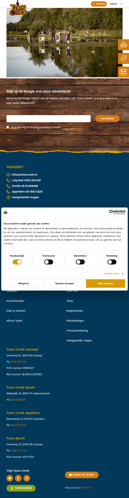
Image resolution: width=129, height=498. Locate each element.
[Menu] (121, 4)
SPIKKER (86, 487)
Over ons (72, 291)
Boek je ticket (84, 475)
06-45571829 (34, 191)
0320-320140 (32, 180)
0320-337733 (18, 450)
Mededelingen (75, 320)
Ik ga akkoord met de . (35, 127)
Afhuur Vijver (14, 320)
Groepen (11, 291)
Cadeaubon (23, 488)
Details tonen (112, 273)
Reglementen (74, 310)
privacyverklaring (42, 127)
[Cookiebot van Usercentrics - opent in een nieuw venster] (111, 212)
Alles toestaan (105, 283)
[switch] (48, 261)
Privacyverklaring (77, 330)
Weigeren (23, 283)
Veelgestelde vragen (25, 197)
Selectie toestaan (64, 283)
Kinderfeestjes (15, 300)
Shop (69, 300)
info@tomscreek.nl (24, 174)
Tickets (100, 4)
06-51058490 (29, 186)
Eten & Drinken (15, 310)
